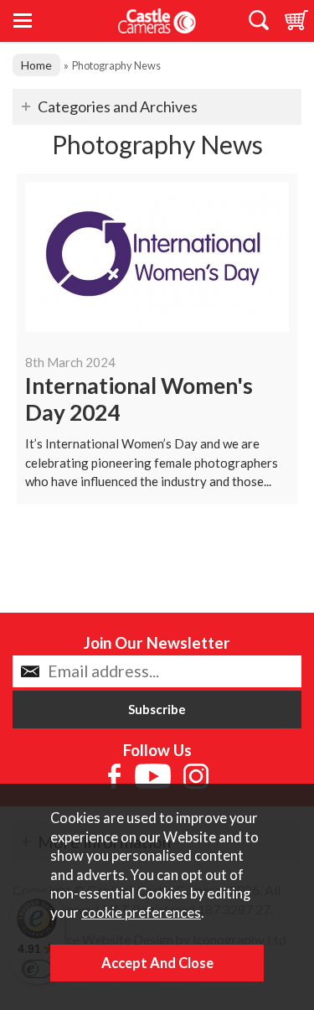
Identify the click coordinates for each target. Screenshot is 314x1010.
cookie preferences (141, 912)
